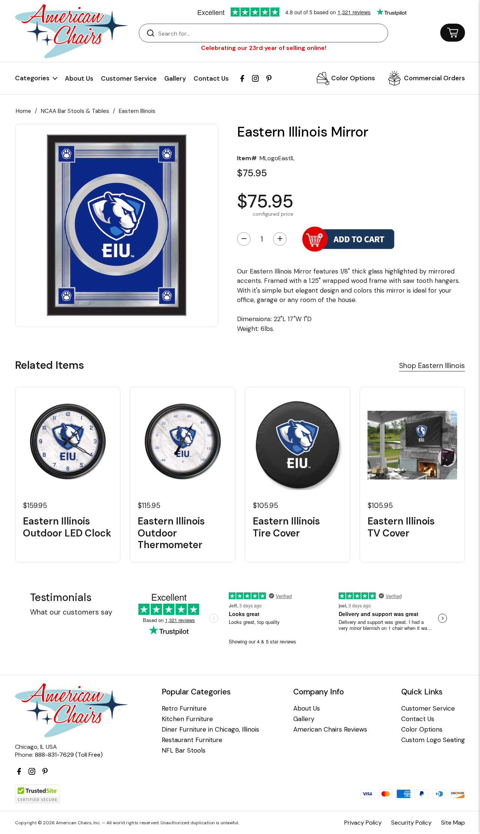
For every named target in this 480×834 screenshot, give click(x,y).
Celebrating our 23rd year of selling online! (263, 48)
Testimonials (61, 597)
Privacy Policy (363, 822)
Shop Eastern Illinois (432, 365)
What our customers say (71, 612)
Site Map (453, 822)
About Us (79, 78)
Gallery (175, 78)
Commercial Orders (434, 78)
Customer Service (129, 78)
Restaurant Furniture (192, 740)
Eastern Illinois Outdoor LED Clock (67, 527)
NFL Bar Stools (184, 750)
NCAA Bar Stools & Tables (75, 111)
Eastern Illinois (137, 111)
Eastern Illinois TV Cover (401, 527)
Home (23, 111)
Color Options (353, 78)
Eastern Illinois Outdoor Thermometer (171, 533)
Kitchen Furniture (187, 719)
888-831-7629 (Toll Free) (69, 755)
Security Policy (411, 822)
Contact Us (211, 78)
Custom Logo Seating (433, 740)
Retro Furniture (184, 708)
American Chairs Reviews (330, 729)
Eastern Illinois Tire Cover (286, 527)
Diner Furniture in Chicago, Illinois (210, 729)
